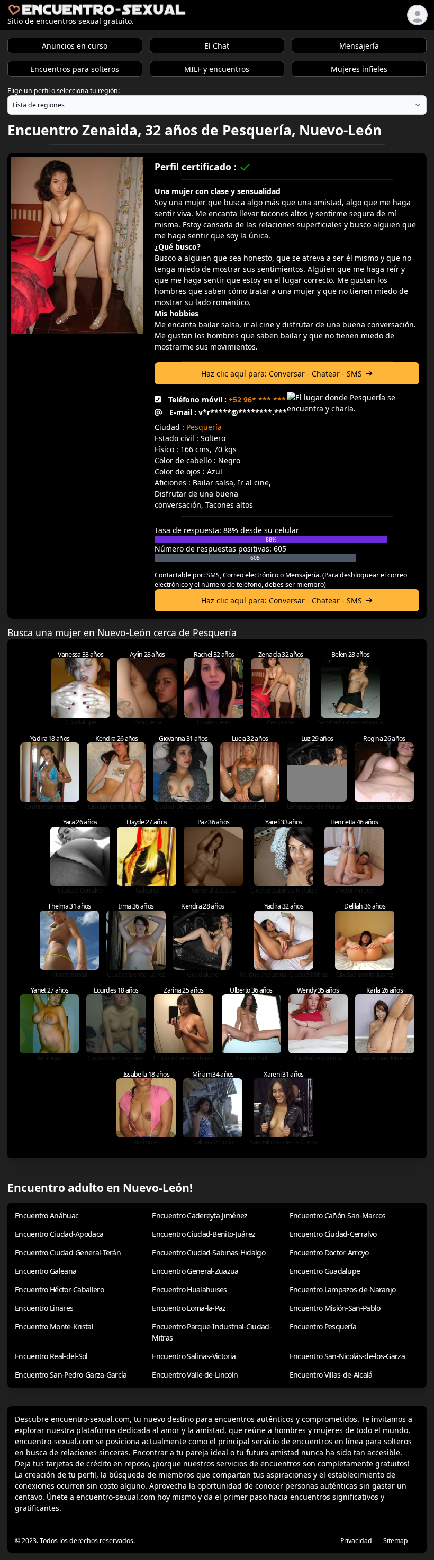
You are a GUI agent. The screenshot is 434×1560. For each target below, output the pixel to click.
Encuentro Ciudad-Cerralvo (333, 1234)
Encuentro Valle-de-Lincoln (195, 1375)
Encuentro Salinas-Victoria (194, 1356)
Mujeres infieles (359, 69)
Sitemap (395, 1540)
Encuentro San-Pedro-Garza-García (71, 1375)
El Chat (216, 46)
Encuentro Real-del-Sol (51, 1356)
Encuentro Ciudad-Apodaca (59, 1234)
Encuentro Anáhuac (46, 1215)
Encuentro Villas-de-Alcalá (331, 1375)
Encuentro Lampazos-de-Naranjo (343, 1289)
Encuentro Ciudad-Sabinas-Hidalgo (208, 1252)
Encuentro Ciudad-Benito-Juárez (203, 1234)
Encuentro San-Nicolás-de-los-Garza (347, 1356)
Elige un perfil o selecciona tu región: (63, 90)
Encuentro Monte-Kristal (54, 1327)
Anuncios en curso (74, 46)
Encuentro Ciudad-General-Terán (68, 1252)
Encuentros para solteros (74, 69)
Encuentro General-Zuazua (195, 1271)
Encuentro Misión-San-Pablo (335, 1308)
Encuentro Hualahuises (189, 1289)
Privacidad (356, 1540)
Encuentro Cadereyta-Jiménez (199, 1215)
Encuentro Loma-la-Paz (188, 1308)
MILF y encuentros (216, 69)
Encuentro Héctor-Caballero (59, 1289)
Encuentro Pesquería (323, 1327)
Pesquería (204, 427)
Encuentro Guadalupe (325, 1271)
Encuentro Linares (44, 1308)
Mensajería (359, 46)
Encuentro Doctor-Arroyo (329, 1252)
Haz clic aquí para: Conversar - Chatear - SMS (281, 374)
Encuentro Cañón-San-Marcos (338, 1215)
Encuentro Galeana (45, 1271)
